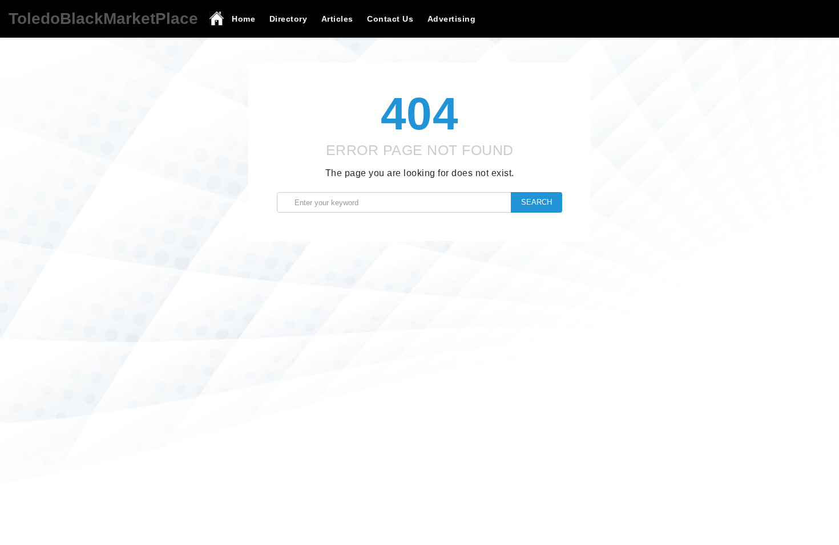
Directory (288, 18)
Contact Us (390, 18)
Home (243, 18)
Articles (337, 18)
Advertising (451, 18)
